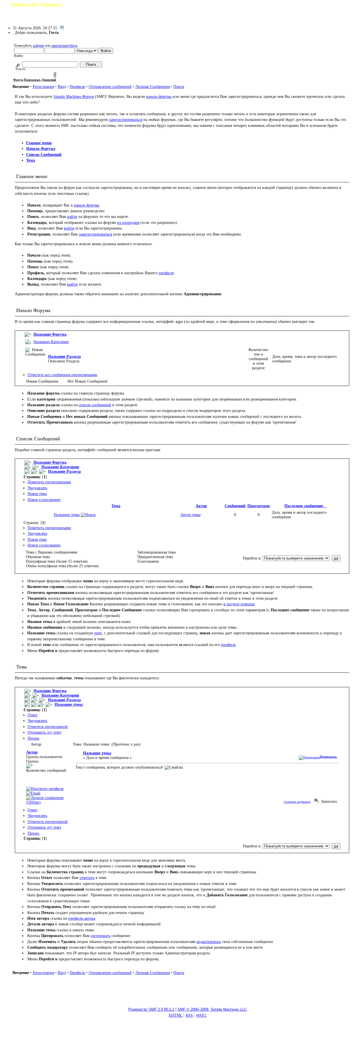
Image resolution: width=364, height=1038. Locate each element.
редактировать (209, 942)
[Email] (33, 793)
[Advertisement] (182, 989)
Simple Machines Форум (73, 96)
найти (72, 216)
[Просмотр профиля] (44, 789)
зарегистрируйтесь (64, 46)
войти (69, 228)
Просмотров (258, 506)
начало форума (158, 96)
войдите (38, 46)
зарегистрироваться (125, 119)
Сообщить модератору (297, 801)
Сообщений (235, 506)
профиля (166, 273)
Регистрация (43, 86)
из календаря (128, 222)
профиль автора (81, 918)
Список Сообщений (43, 154)
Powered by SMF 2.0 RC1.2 (151, 1009)
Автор (201, 506)
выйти (72, 284)
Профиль (77, 86)
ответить (87, 878)
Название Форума (50, 334)
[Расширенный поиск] (17, 64)
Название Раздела (64, 356)
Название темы (67, 515)
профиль (228, 645)
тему (98, 633)
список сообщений (95, 405)
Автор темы (190, 515)
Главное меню (39, 143)
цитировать (100, 936)
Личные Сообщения (152, 86)
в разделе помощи (239, 604)
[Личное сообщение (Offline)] (49, 802)
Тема (30, 160)
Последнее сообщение (305, 506)
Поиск (178, 86)
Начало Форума (40, 148)
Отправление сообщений (110, 86)
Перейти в (251, 558)
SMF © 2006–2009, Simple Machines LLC (212, 1009)
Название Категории (51, 342)
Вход (62, 86)
